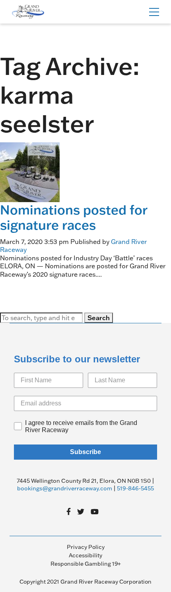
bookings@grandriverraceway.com (64, 488)
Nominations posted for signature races (73, 217)
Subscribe (85, 451)
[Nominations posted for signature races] (30, 171)
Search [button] (98, 318)
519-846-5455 (135, 488)
